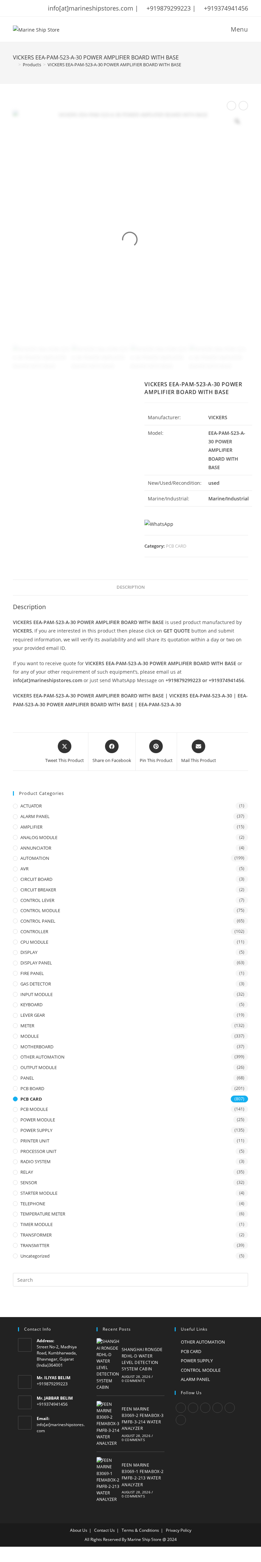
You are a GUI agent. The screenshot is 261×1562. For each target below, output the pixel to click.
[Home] (14, 64)
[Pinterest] (230, 1408)
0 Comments (133, 1380)
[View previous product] (231, 105)
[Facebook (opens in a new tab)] (24, 8)
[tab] (130, 587)
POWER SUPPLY (36, 1130)
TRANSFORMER (36, 1235)
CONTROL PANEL (37, 921)
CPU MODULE (34, 942)
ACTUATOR (31, 806)
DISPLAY (28, 952)
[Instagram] (205, 1408)
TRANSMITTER (34, 1245)
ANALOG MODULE (38, 837)
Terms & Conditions (140, 1530)
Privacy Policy (178, 1530)
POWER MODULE (37, 1120)
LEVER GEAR (32, 1015)
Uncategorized (35, 1256)
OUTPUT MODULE (38, 1067)
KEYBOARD (31, 1004)
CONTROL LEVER (37, 900)
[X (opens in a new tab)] (16, 8)
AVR (24, 869)
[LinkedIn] (217, 1408)
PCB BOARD (32, 1088)
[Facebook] (193, 1408)
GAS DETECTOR (35, 984)
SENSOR (28, 1182)
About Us (78, 1530)
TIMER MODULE (36, 1224)
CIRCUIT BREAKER (38, 890)
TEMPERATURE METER (42, 1214)
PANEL (27, 1078)
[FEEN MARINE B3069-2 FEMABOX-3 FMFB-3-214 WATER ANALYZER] (108, 1423)
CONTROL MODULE (40, 910)
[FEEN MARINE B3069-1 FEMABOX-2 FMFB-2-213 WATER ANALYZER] (108, 1480)
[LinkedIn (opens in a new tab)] (50, 8)
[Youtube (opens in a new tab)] (59, 8)
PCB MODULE (34, 1109)
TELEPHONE (32, 1204)
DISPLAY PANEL (36, 963)
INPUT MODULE (36, 994)
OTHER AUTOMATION (42, 1057)
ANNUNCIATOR (35, 848)
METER (27, 1026)
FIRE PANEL (32, 973)
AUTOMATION (34, 858)
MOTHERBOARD (36, 1047)
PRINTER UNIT (34, 1141)
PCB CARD (176, 546)
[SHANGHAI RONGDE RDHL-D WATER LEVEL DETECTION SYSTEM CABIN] (108, 1364)
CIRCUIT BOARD (36, 879)
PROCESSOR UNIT (38, 1151)
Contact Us (104, 1530)
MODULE (29, 1036)
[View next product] (243, 105)
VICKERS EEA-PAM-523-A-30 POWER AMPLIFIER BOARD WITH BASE (114, 64)
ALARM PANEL (35, 816)
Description (131, 587)
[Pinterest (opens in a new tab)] (33, 8)
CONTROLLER (34, 931)
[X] (181, 1408)
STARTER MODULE (38, 1193)
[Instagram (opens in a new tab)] (41, 8)
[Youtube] (181, 1420)
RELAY (26, 1172)
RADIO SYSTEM (35, 1161)
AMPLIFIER (31, 827)
